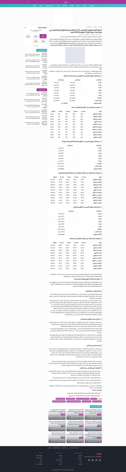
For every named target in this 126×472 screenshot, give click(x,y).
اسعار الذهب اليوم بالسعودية (73, 401)
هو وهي (92, 5)
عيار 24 (57, 71)
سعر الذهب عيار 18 (97, 401)
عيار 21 (61, 71)
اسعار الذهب (94, 398)
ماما (78, 5)
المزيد (34, 5)
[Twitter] (96, 460)
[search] (27, 2)
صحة (41, 459)
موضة (60, 464)
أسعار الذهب (96, 65)
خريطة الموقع (65, 447)
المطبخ (65, 5)
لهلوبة (93, 71)
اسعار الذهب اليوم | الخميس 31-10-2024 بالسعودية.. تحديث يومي (83, 393)
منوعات (40, 462)
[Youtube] (89, 460)
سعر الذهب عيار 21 (60, 398)
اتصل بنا (49, 447)
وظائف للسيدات (39, 464)
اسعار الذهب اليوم (71, 398)
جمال (41, 5)
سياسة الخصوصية (56, 447)
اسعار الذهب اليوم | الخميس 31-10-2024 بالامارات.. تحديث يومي (84, 395)
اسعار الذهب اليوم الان (73, 447)
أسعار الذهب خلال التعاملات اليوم (90, 39)
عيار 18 (65, 71)
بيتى (58, 5)
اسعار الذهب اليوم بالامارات (59, 401)
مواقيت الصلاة (39, 455)
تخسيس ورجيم (49, 5)
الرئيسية (80, 455)
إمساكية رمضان (39, 457)
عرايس (84, 5)
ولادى (72, 5)
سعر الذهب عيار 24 (86, 401)
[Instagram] (92, 460)
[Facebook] (100, 460)
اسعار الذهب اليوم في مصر (83, 398)
